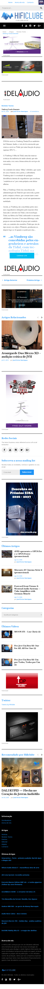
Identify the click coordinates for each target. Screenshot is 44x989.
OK (41, 8)
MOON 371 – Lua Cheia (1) (27, 632)
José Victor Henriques (20, 111)
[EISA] (22, 509)
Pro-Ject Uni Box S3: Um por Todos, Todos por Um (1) (27, 662)
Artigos (11, 32)
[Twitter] (35, 26)
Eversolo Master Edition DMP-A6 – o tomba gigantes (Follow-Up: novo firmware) (22, 883)
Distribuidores (6, 820)
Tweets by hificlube (8, 705)
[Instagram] (30, 26)
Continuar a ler (22, 256)
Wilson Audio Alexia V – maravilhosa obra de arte (20, 868)
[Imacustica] (22, 67)
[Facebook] (22, 26)
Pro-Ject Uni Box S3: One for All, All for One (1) (26, 647)
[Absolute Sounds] (22, 45)
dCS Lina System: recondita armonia (15, 875)
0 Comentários (34, 111)
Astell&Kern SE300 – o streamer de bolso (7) (18, 892)
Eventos (4, 839)
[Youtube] (26, 26)
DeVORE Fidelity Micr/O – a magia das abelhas (19, 930)
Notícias (4, 834)
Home (10, 2)
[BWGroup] (22, 298)
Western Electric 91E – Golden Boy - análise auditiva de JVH (21, 922)
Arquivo (4, 844)
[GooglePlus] (39, 26)
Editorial (4, 842)
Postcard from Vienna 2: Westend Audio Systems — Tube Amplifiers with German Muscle (27, 590)
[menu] (4, 26)
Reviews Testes (21, 32)
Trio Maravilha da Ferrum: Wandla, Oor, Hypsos (19, 899)
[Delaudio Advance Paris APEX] (22, 93)
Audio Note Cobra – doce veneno (14, 914)
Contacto (30, 2)
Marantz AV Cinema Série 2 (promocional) (28, 571)
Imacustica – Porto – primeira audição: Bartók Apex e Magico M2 (21, 859)
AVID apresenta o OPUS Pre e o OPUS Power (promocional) (28, 554)
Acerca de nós (20, 2)
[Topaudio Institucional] (22, 681)
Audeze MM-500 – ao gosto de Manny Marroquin (20, 906)
